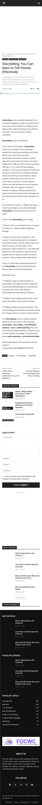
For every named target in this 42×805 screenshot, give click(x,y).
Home (4, 54)
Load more (20, 598)
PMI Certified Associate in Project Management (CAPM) (6, 395)
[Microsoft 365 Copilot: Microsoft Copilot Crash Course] (8, 579)
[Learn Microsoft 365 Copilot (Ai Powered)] (8, 567)
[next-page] (7, 424)
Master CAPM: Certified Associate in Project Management (23, 394)
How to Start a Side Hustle (24, 414)
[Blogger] (10, 784)
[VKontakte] (32, 784)
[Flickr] (21, 784)
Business (10, 54)
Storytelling (23, 59)
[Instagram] (26, 784)
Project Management (6, 408)
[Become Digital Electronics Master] (8, 590)
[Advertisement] (21, 28)
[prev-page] (3, 424)
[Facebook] (15, 784)
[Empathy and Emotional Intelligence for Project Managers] (8, 406)
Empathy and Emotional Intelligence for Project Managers (24, 405)
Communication (13, 59)
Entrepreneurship (8, 420)
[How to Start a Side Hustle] (8, 417)
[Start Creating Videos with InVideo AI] (8, 556)
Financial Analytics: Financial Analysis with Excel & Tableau (31, 373)
